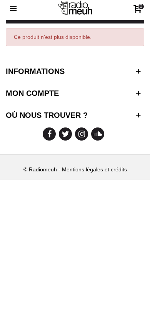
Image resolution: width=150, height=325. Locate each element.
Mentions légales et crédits (94, 169)
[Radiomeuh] (75, 8)
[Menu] (13, 8)
